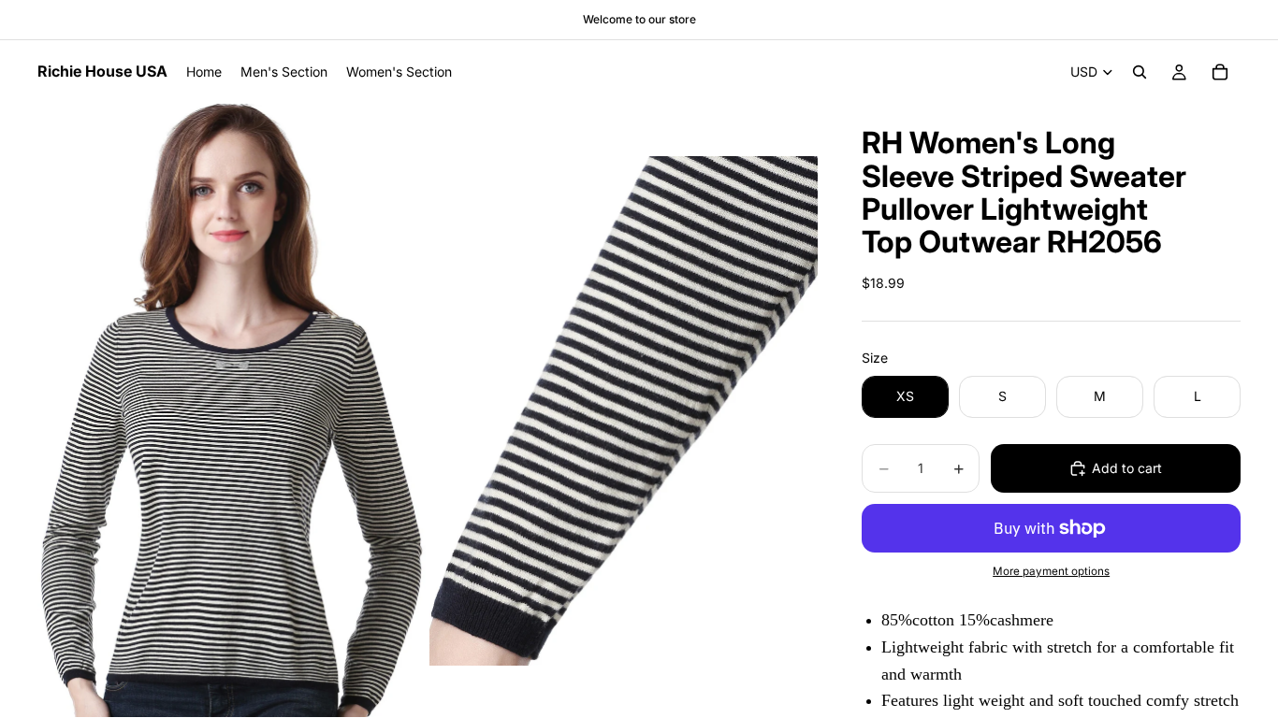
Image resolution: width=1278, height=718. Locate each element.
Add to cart (1127, 468)
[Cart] (1220, 72)
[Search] (1139, 72)
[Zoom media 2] (623, 410)
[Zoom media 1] (231, 410)
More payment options (1051, 571)
